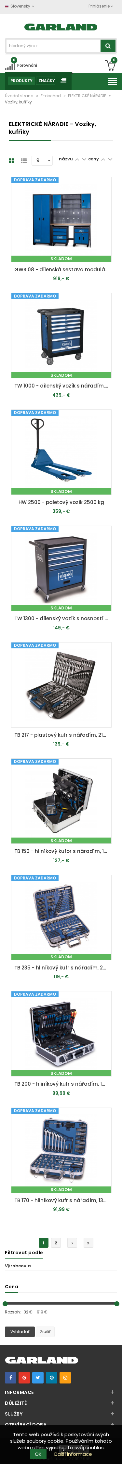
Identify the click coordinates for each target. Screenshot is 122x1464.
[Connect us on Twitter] (38, 1377)
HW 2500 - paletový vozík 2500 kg (61, 502)
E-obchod (51, 96)
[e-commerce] (61, 26)
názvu (66, 159)
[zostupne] (84, 159)
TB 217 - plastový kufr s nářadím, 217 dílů (63, 735)
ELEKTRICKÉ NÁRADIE (87, 96)
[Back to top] (115, 1452)
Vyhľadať (19, 1331)
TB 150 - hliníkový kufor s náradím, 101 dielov (63, 851)
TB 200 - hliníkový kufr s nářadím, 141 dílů (63, 1083)
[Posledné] (88, 1243)
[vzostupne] (77, 159)
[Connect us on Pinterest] (51, 1377)
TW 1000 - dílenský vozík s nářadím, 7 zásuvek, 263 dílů (63, 385)
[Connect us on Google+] (24, 1377)
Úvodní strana (19, 96)
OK (38, 1454)
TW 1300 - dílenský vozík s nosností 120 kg (63, 618)
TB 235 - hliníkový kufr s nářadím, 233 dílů (63, 967)
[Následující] (72, 1243)
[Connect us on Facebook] (10, 1377)
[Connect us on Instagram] (65, 1377)
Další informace (73, 1454)
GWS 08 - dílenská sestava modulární (63, 269)
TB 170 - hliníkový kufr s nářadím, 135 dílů (63, 1200)
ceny (94, 159)
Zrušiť (45, 1331)
